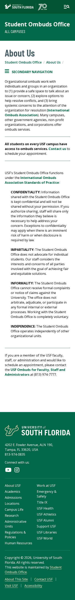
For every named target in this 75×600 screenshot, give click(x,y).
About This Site (16, 579)
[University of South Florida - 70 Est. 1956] (26, 6)
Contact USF (43, 579)
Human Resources (18, 543)
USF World (44, 538)
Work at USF (46, 485)
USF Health (45, 508)
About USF (13, 485)
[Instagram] (16, 469)
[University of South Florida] (37, 430)
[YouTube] (8, 469)
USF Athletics (46, 514)
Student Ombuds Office (37, 24)
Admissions (13, 497)
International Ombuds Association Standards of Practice (32, 180)
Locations (12, 503)
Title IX (42, 502)
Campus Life (14, 509)
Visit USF (11, 585)
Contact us (57, 149)
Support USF (46, 526)
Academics (12, 491)
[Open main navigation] (66, 6)
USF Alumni (45, 520)
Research (12, 515)
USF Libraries (47, 532)
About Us (53, 62)
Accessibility (33, 585)
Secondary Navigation (29, 72)
